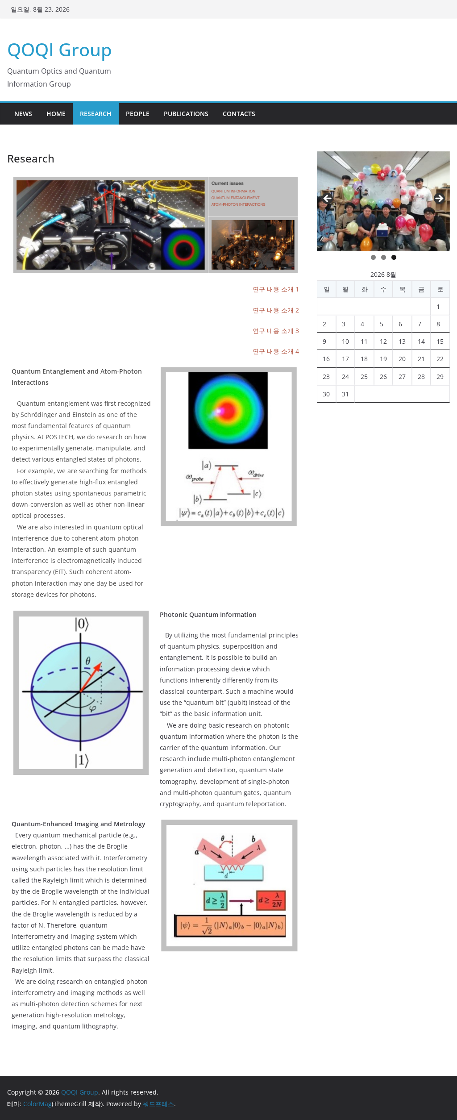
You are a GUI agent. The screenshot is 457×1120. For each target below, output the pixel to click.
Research (96, 113)
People (138, 113)
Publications (186, 113)
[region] (383, 201)
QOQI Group (59, 49)
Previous (328, 199)
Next (438, 199)
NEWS (23, 113)
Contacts (239, 113)
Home (56, 113)
